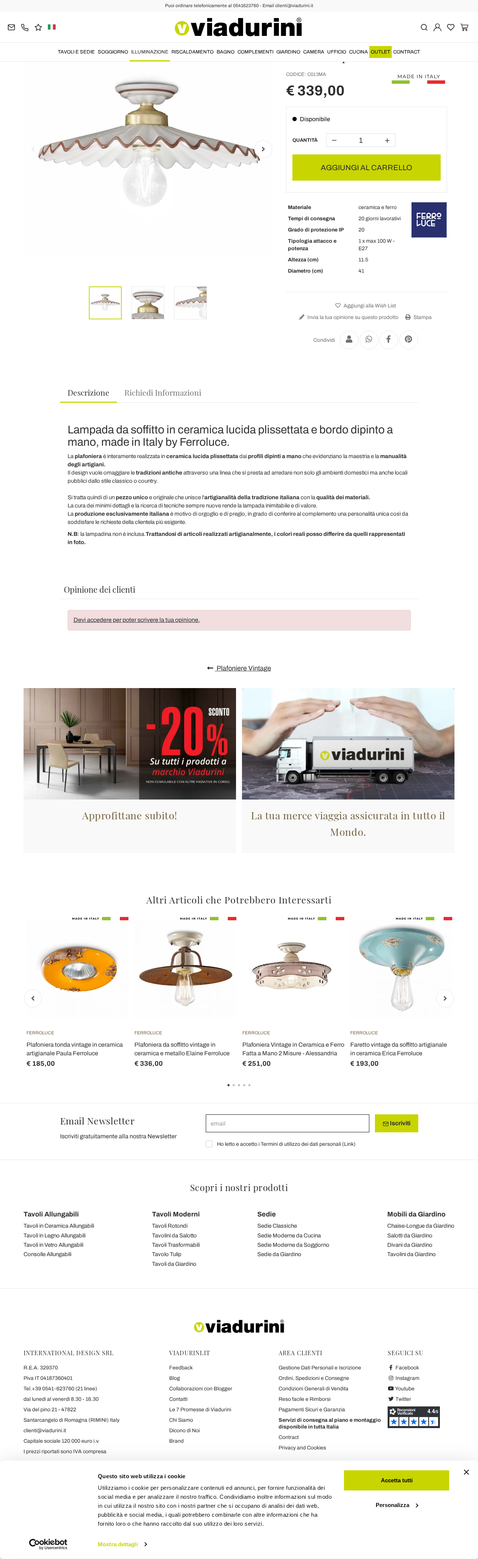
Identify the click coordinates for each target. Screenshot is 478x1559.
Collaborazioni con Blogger (200, 1388)
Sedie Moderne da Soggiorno (293, 1245)
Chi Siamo (181, 1420)
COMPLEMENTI (255, 52)
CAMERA (313, 52)
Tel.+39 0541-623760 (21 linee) (60, 1388)
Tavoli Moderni (176, 1214)
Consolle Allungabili (47, 1254)
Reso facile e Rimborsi (304, 1399)
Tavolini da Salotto (174, 1236)
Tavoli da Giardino (174, 1264)
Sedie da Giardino (279, 1254)
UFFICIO (336, 52)
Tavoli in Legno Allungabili (55, 1236)
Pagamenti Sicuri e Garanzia (312, 1409)
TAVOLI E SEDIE (76, 52)
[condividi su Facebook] (388, 340)
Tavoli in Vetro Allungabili (53, 1245)
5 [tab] (256, 1090)
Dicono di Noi (184, 1430)
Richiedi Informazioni (162, 392)
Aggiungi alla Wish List (369, 306)
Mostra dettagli (118, 1544)
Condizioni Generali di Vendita (313, 1388)
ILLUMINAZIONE (149, 52)
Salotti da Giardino (409, 1236)
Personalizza (392, 1504)
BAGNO (226, 52)
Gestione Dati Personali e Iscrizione (320, 1368)
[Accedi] (437, 26)
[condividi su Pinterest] (408, 340)
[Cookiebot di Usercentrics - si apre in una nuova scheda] (48, 1544)
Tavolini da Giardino (411, 1254)
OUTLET (380, 52)
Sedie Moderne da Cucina (289, 1236)
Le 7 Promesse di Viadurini (200, 1409)
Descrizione (88, 392)
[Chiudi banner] (466, 1472)
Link (349, 1144)
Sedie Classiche (277, 1226)
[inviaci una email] (11, 26)
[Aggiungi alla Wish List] (109, 953)
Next (263, 149)
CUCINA (358, 52)
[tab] (88, 393)
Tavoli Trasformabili (176, 1245)
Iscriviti (399, 1123)
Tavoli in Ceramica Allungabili (59, 1226)
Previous (33, 149)
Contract (406, 52)
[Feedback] (38, 26)
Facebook (406, 1368)
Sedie (266, 1214)
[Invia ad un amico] (349, 340)
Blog (174, 1378)
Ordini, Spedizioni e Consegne (314, 1378)
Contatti (178, 1399)
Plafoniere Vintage (243, 668)
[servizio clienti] (25, 26)
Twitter (402, 1399)
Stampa (422, 317)
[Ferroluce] (429, 219)
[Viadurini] (238, 27)
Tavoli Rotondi (169, 1226)
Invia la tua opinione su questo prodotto (352, 317)
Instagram (406, 1378)
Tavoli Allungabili (51, 1214)
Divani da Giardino (409, 1245)
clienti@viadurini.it (45, 1430)
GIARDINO (288, 52)
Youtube (404, 1388)
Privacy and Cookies (302, 1448)
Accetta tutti (397, 1480)
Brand (176, 1441)
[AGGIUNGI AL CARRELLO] (109, 935)
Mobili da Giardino (416, 1214)
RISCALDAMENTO (192, 52)
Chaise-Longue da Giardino (420, 1226)
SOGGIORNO (113, 52)
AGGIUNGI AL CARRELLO (366, 167)
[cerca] (424, 26)
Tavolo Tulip (166, 1254)
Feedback (181, 1368)
